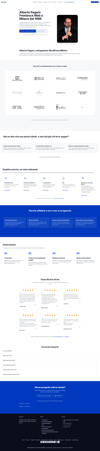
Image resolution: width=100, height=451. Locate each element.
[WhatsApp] (43, 442)
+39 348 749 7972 (67, 425)
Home (23, 439)
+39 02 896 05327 (67, 423)
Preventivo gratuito (95, 2)
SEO (49, 2)
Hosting (45, 2)
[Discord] (50, 442)
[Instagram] (48, 442)
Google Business (58, 336)
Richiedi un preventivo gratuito (27, 31)
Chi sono (60, 2)
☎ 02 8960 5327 (42, 31)
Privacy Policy (68, 439)
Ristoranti (51, 439)
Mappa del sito (60, 439)
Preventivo (37, 439)
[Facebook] (46, 442)
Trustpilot (66, 336)
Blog (55, 439)
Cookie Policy (75, 439)
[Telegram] (41, 442)
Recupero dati (44, 439)
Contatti (65, 2)
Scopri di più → (7, 190)
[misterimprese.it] (59, 442)
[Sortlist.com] (56, 442)
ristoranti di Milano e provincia (59, 198)
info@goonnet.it (66, 426)
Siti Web (35, 2)
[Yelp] (54, 442)
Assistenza (40, 2)
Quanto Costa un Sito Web (48, 430)
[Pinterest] (52, 442)
